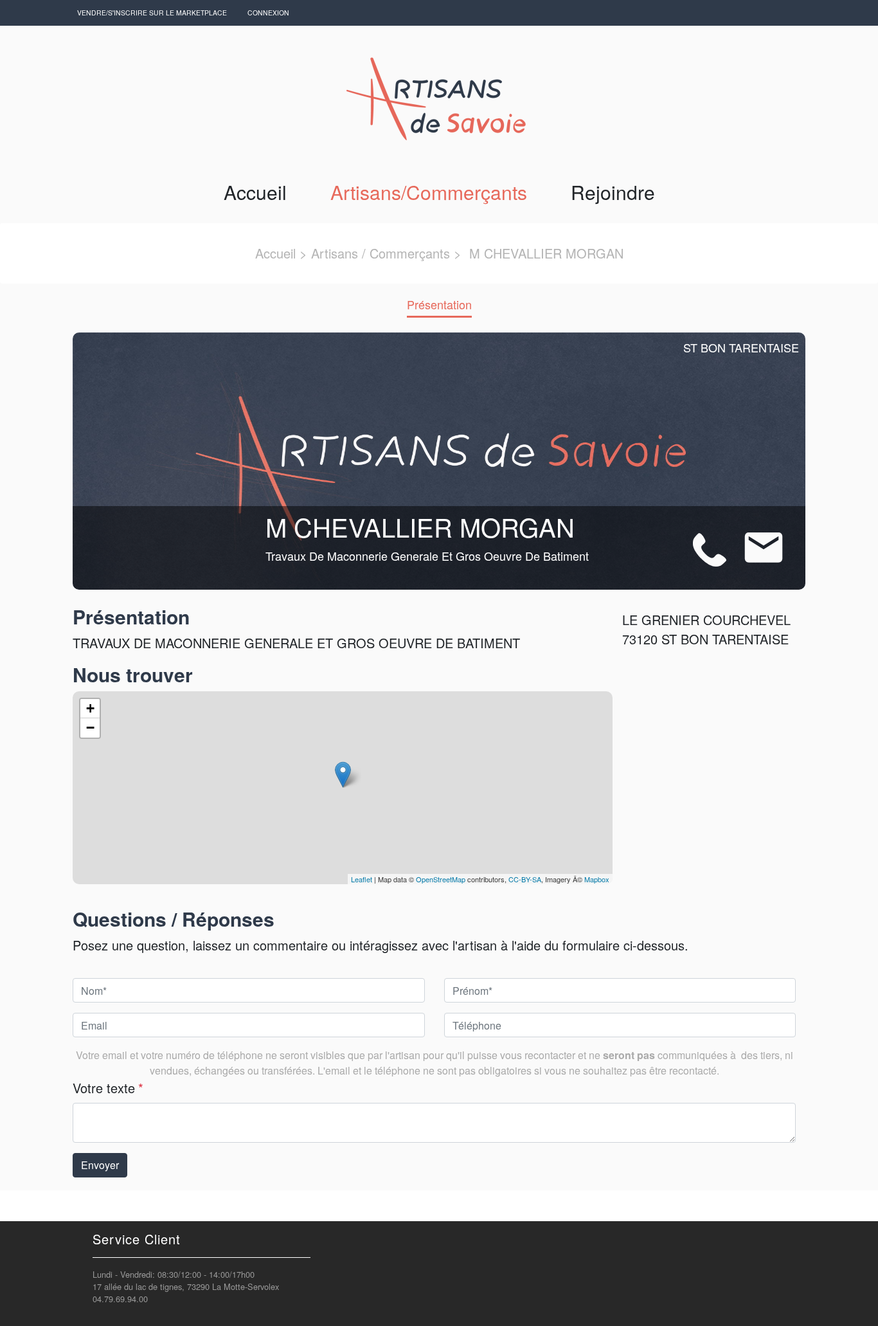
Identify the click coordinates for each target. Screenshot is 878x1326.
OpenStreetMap (440, 879)
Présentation (439, 304)
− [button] (90, 728)
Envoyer (100, 1165)
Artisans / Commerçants (380, 253)
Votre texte (108, 1087)
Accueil (255, 192)
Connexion (268, 12)
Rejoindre (613, 192)
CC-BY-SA (524, 879)
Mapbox (596, 879)
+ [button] (90, 708)
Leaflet (361, 879)
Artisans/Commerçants (428, 192)
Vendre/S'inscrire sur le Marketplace (152, 12)
